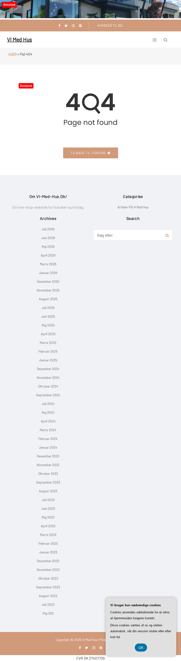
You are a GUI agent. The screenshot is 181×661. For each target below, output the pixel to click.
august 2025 (48, 299)
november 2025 (48, 290)
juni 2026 (48, 238)
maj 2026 (48, 246)
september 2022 (48, 587)
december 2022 (48, 561)
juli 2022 (48, 604)
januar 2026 (48, 273)
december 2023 (48, 456)
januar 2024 (48, 447)
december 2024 (48, 369)
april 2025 (48, 334)
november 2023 (48, 465)
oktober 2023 (48, 474)
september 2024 (48, 395)
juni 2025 (48, 316)
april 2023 (48, 526)
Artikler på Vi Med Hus (132, 207)
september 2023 (48, 482)
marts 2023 (48, 535)
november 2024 (48, 377)
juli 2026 (48, 229)
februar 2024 (48, 439)
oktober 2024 (48, 386)
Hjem (12, 54)
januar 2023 (48, 552)
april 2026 (48, 255)
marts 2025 (48, 343)
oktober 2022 (48, 578)
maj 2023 (48, 517)
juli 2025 (48, 308)
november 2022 (48, 570)
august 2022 (48, 596)
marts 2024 (48, 430)
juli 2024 (48, 404)
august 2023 (48, 491)
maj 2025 (48, 325)
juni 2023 (48, 508)
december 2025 (48, 281)
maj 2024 (48, 412)
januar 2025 (48, 360)
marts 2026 (48, 264)
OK (141, 647)
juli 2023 (48, 500)
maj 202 (48, 613)
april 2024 (48, 421)
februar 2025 (48, 351)
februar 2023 (48, 543)
